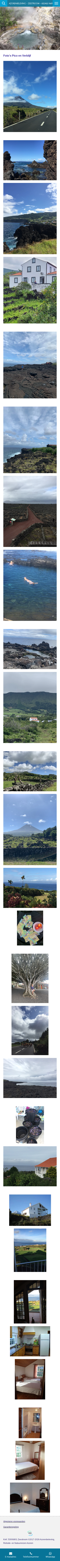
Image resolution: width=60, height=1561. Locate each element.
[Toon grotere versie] (30, 96)
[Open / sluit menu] (56, 3)
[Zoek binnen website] (3, 3)
